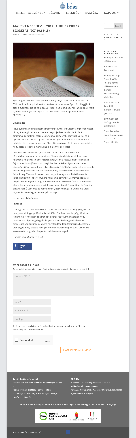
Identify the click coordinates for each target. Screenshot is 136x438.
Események (36, 13)
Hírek (20, 13)
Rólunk (54, 13)
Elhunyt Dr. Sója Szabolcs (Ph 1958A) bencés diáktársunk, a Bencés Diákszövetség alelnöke (112, 86)
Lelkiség (72, 13)
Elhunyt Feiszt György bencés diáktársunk (111, 122)
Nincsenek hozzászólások (33, 34)
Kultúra (91, 13)
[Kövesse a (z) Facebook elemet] (68, 432)
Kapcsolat (112, 13)
